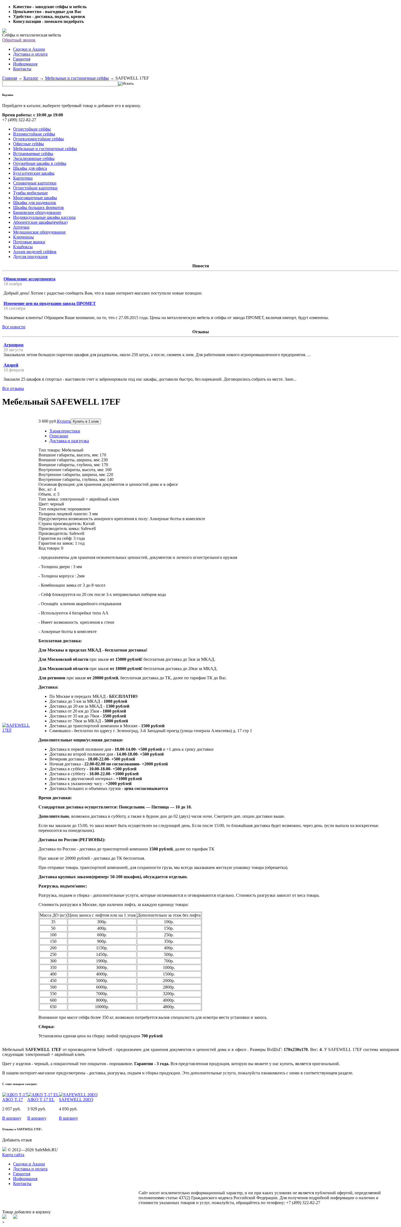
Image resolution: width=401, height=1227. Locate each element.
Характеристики (64, 431)
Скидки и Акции (29, 49)
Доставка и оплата (30, 54)
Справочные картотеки (34, 183)
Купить (64, 421)
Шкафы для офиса (30, 168)
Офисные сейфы (28, 143)
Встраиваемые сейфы (33, 153)
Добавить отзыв (17, 1140)
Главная (9, 78)
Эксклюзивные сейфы (34, 158)
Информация (25, 64)
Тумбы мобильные (30, 192)
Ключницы (23, 237)
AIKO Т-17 (12, 1099)
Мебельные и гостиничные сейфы (77, 78)
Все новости (13, 327)
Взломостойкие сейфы (34, 134)
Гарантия (21, 59)
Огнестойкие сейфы (32, 129)
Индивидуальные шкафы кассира (44, 217)
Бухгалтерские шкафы (34, 173)
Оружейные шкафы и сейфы (39, 163)
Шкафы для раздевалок (34, 202)
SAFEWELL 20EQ (76, 1099)
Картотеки (23, 178)
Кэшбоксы (23, 246)
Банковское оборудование (37, 212)
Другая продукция (30, 256)
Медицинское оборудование (39, 232)
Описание (58, 436)
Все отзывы (13, 388)
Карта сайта (13, 1154)
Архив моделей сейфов (34, 251)
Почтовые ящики (29, 242)
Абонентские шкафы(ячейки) (40, 222)
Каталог (30, 78)
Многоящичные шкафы (35, 197)
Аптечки (21, 227)
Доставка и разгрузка (69, 440)
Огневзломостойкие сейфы (38, 139)
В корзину (11, 1118)
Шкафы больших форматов (38, 207)
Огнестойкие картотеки (35, 188)
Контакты (22, 68)
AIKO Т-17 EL (41, 1099)
